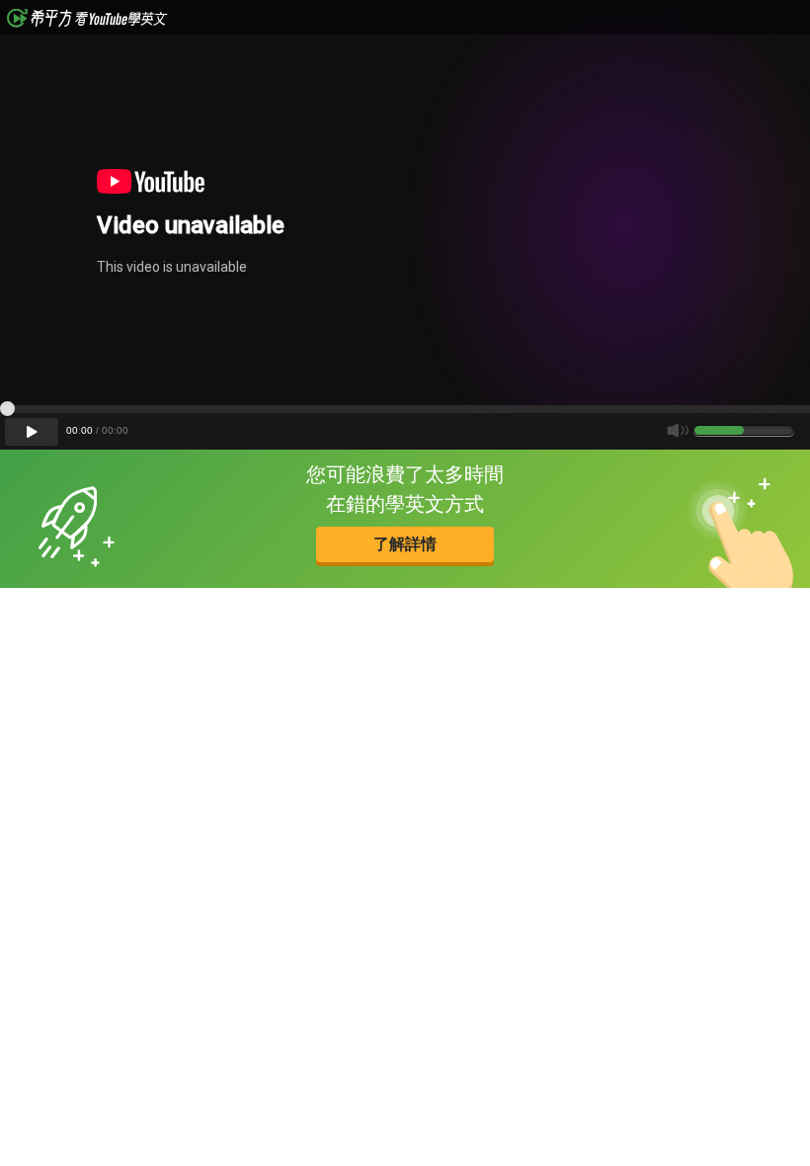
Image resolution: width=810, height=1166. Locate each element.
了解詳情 (405, 544)
